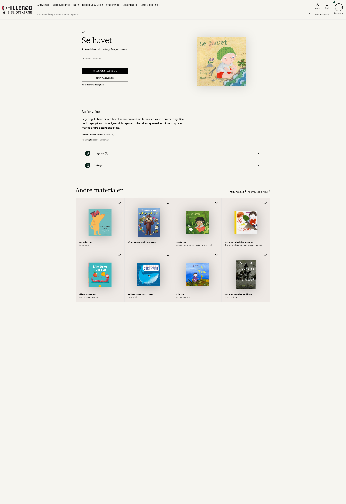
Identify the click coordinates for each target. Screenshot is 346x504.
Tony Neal (132, 297)
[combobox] (173, 14)
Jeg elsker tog (85, 242)
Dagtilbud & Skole (92, 5)
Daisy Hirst (84, 245)
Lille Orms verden (87, 294)
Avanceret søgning (322, 14)
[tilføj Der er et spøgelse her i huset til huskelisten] (265, 255)
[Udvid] (113, 135)
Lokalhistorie (130, 5)
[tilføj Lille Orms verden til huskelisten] (119, 255)
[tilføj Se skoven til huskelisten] (216, 203)
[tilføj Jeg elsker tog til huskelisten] (119, 203)
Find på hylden (105, 78)
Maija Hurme (119, 49)
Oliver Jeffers (231, 297)
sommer (107, 134)
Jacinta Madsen (183, 297)
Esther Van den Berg (88, 297)
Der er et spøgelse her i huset (238, 294)
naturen (93, 134)
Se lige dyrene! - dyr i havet (140, 294)
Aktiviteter (43, 5)
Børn (76, 5)
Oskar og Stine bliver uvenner (239, 242)
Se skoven (181, 242)
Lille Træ (180, 294)
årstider (100, 134)
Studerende (112, 5)
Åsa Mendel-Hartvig (97, 49)
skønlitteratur (104, 140)
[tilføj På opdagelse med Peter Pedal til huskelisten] (168, 203)
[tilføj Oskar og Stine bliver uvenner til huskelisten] (265, 203)
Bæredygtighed (61, 5)
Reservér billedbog (105, 70)
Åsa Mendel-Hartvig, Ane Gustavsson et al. (244, 245)
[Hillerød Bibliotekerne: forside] (17, 9)
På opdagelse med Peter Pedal (142, 242)
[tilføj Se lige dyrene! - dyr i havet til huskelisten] (168, 255)
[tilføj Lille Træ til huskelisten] (216, 255)
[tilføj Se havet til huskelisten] (83, 32)
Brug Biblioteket (150, 5)
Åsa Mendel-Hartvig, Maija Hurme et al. (194, 245)
